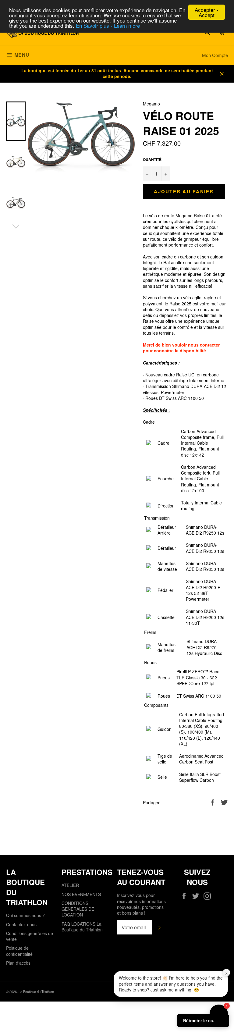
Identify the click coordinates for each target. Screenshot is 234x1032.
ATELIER (70, 885)
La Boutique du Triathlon (36, 991)
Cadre (149, 422)
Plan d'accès (18, 963)
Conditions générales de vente (29, 936)
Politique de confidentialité (19, 951)
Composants (156, 705)
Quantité (152, 159)
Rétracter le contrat (203, 1020)
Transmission (157, 518)
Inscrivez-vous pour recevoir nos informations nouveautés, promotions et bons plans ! (141, 904)
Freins (150, 632)
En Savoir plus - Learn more (108, 25)
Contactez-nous (21, 924)
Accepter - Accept (206, 12)
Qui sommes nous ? (25, 915)
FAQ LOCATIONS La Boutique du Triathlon (82, 927)
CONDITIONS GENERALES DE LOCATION (78, 909)
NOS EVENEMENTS (81, 894)
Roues (150, 662)
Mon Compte (215, 55)
